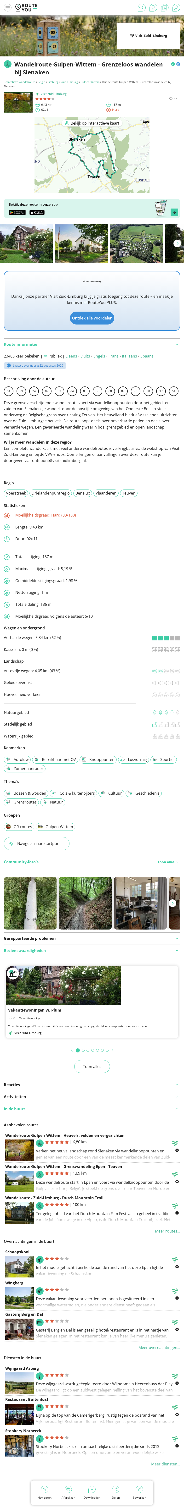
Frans (114, 356)
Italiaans (129, 356)
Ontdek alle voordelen (92, 318)
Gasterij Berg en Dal (24, 1314)
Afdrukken (68, 1498)
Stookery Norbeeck (23, 1430)
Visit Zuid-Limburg (54, 94)
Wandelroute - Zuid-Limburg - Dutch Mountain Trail (54, 1197)
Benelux (82, 493)
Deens (71, 356)
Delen (116, 1498)
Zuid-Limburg (69, 82)
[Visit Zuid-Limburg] (148, 41)
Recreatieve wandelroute (19, 82)
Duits (85, 356)
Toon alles (92, 1066)
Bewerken (139, 1498)
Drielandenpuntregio (51, 493)
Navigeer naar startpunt (39, 843)
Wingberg (14, 1283)
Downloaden (92, 1498)
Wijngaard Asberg (22, 1368)
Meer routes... (167, 1231)
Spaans (147, 356)
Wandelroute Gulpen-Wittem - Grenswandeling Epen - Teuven (63, 1166)
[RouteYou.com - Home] (26, 7)
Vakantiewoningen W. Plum (34, 1010)
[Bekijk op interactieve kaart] (92, 190)
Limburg (53, 82)
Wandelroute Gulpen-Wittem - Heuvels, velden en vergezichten (65, 1135)
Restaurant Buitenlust (26, 1399)
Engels (99, 356)
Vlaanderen (106, 493)
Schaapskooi (17, 1252)
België (41, 82)
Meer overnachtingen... (159, 1347)
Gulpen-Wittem (89, 82)
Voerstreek (16, 493)
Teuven (128, 493)
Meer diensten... (165, 1464)
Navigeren (45, 1498)
